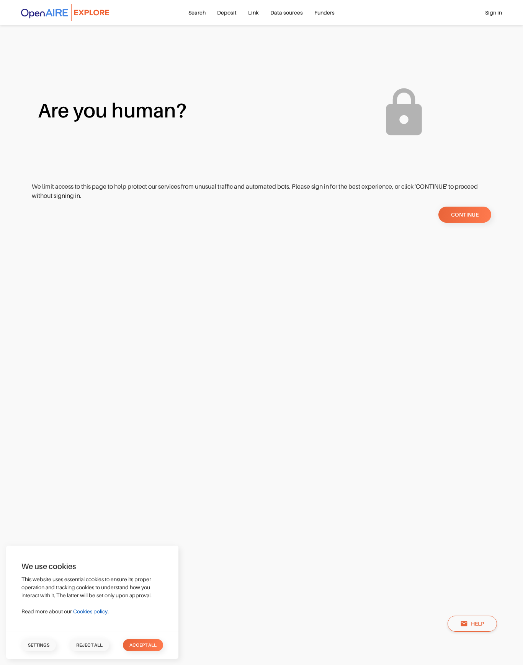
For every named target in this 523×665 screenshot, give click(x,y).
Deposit (227, 13)
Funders (324, 13)
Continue (465, 215)
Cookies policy (90, 611)
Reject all (89, 645)
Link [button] (253, 13)
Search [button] (197, 13)
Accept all (143, 645)
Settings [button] (38, 645)
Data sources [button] (286, 13)
